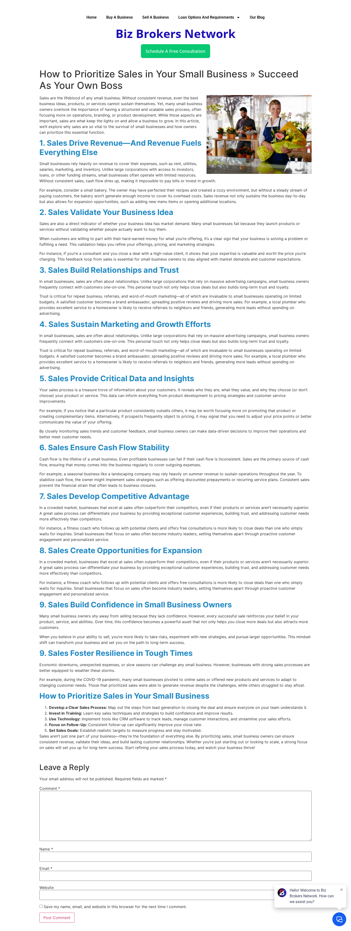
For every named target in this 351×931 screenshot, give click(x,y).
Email (45, 868)
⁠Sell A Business (155, 17)
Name (46, 849)
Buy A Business (119, 17)
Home (91, 17)
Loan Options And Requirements (206, 17)
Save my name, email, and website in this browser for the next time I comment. (115, 907)
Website (46, 887)
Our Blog (257, 17)
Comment (49, 788)
